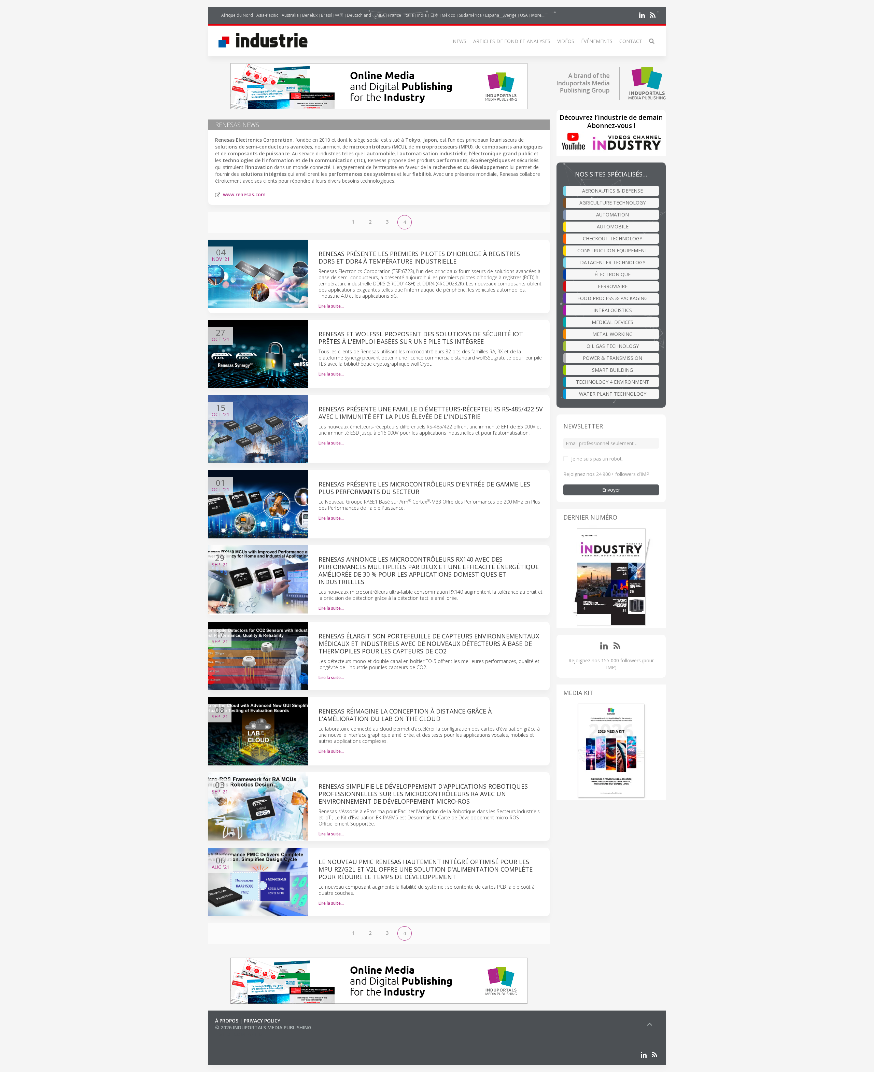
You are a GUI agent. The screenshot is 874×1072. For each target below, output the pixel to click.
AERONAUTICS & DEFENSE (612, 190)
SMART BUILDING (612, 370)
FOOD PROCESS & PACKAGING (612, 298)
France (394, 15)
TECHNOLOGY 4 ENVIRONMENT (612, 382)
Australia (290, 15)
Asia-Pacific (267, 15)
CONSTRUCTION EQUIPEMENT (612, 250)
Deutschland (359, 15)
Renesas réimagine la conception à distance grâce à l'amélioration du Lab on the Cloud (405, 715)
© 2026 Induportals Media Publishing (263, 1027)
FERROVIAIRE (613, 286)
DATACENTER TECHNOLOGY (612, 262)
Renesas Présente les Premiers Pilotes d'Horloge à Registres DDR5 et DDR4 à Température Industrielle (419, 257)
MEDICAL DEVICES (612, 322)
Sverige (510, 15)
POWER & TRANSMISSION (612, 358)
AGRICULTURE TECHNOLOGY (612, 202)
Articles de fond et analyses (511, 41)
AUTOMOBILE (613, 226)
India (422, 15)
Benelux (310, 15)
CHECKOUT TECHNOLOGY (612, 238)
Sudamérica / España (479, 15)
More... (538, 15)
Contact (630, 41)
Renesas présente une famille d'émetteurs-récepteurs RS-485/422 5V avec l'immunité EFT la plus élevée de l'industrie (431, 413)
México (448, 15)
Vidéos (565, 41)
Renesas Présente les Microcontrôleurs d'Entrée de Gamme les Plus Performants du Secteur (424, 488)
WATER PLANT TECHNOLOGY (612, 394)
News (459, 41)
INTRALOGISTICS (612, 310)
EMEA (380, 15)
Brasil (326, 15)
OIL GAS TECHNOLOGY (613, 346)
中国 (339, 15)
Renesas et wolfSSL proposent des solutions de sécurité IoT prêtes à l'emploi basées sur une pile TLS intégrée (421, 337)
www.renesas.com (244, 194)
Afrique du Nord (237, 15)
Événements (596, 41)
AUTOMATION (612, 214)
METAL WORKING (612, 334)
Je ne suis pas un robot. (597, 458)
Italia (409, 15)
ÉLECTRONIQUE (612, 274)
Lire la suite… (331, 306)
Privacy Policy (262, 1020)
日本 (434, 15)
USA (524, 15)
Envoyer (611, 489)
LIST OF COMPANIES (238, 1034)
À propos (226, 1020)
